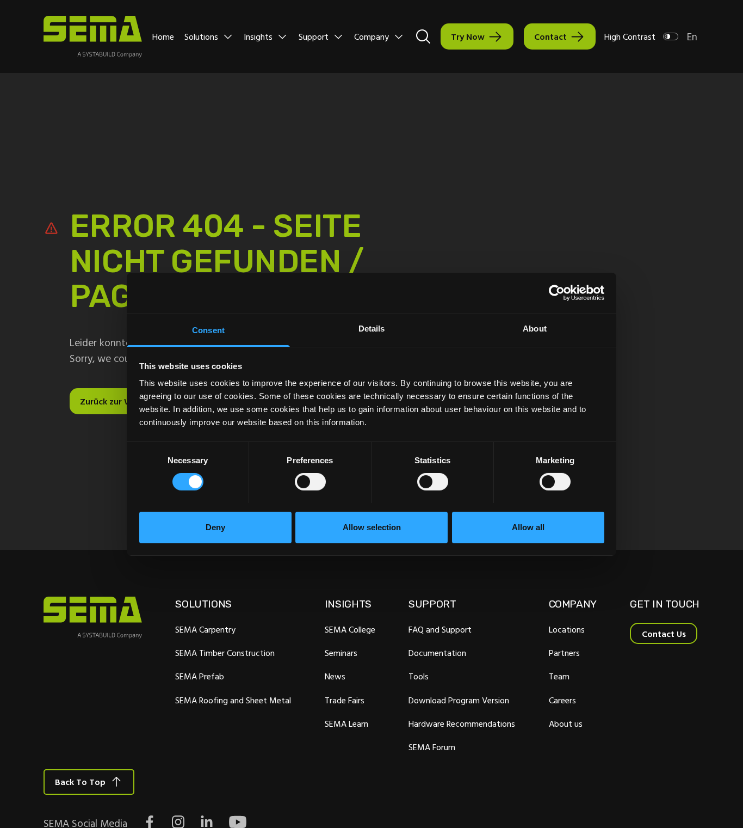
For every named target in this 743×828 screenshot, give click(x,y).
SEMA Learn (346, 723)
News (335, 676)
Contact (550, 36)
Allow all (528, 526)
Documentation (437, 652)
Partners (564, 652)
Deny (215, 526)
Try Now (468, 36)
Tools (418, 676)
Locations (567, 629)
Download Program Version (458, 700)
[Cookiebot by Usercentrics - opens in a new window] (556, 293)
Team (559, 676)
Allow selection (372, 526)
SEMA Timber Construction (225, 652)
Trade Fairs (344, 700)
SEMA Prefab (199, 676)
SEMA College (350, 629)
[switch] (310, 481)
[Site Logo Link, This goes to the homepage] (93, 37)
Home (163, 36)
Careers (562, 700)
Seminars (341, 652)
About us (566, 723)
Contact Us (664, 633)
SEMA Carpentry (205, 629)
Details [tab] (371, 328)
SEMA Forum (431, 746)
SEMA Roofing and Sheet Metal (233, 700)
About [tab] (535, 328)
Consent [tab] (208, 329)
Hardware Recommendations (461, 723)
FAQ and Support (440, 629)
